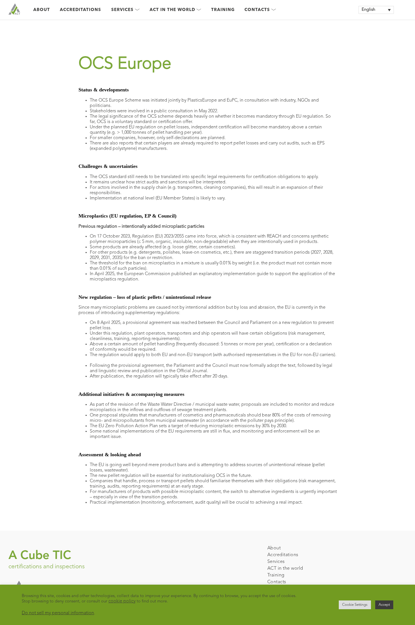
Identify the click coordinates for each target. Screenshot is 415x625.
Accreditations (80, 10)
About (41, 10)
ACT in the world (285, 568)
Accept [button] (384, 605)
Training (223, 10)
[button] (376, 10)
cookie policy (122, 601)
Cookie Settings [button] (355, 605)
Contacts (276, 582)
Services (276, 562)
